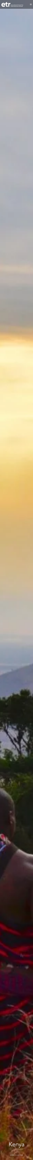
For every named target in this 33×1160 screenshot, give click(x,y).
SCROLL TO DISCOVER (16, 1155)
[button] (31, 4)
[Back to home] (12, 4)
